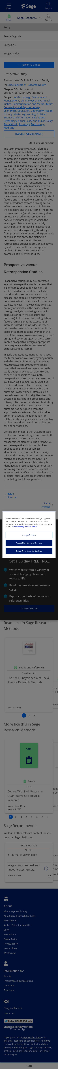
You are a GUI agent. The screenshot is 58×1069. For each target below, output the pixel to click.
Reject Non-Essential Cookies (29, 551)
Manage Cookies (29, 535)
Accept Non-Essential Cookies (29, 543)
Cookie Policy (31, 526)
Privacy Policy (18, 526)
